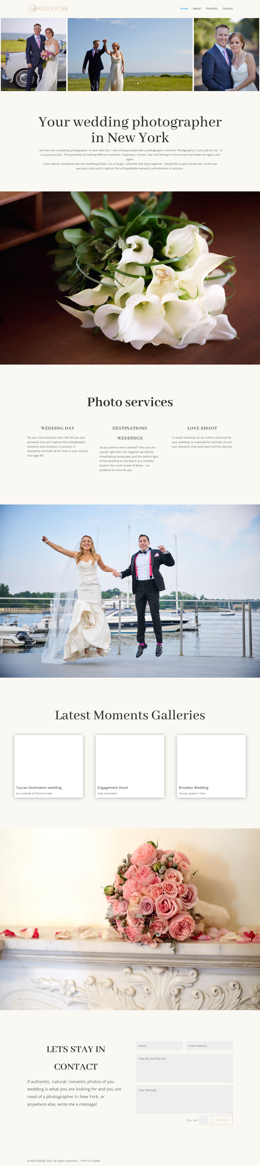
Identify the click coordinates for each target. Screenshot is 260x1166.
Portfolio (212, 8)
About (197, 8)
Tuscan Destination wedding (39, 787)
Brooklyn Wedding (193, 787)
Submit (222, 1119)
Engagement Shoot (113, 787)
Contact (228, 8)
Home (184, 8)
